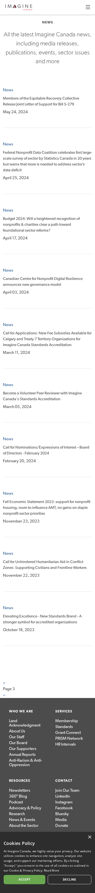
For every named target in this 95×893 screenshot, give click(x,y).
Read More (51, 870)
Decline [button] (69, 879)
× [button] (89, 837)
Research (17, 814)
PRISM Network (69, 738)
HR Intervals (65, 744)
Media (60, 820)
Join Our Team (67, 790)
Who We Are (21, 711)
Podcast (16, 802)
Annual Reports (22, 754)
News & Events (22, 820)
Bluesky (62, 814)
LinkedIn (62, 796)
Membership (66, 721)
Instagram (64, 802)
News (8, 90)
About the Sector (23, 825)
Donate (61, 825)
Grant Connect (68, 732)
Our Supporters (22, 749)
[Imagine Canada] (19, 9)
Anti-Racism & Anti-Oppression (25, 762)
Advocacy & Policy (25, 808)
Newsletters (19, 790)
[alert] (47, 862)
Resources (19, 780)
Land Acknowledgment (24, 723)
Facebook (64, 808)
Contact (63, 780)
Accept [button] (24, 879)
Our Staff (16, 737)
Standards (64, 727)
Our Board (18, 743)
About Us (17, 731)
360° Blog (18, 796)
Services (63, 711)
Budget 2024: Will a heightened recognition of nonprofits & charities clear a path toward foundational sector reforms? (41, 224)
